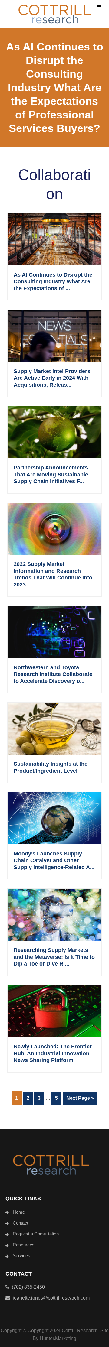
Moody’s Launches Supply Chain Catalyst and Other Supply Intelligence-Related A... (54, 860)
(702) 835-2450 (27, 1287)
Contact (20, 1222)
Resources (24, 1244)
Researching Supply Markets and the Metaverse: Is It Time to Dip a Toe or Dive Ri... (54, 957)
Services (21, 1255)
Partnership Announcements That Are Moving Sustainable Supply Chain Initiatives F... (51, 474)
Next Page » (80, 1100)
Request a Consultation (36, 1233)
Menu (98, 7)
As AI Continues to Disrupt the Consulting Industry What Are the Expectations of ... (53, 281)
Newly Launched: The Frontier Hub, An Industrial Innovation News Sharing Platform (53, 1053)
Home (19, 1212)
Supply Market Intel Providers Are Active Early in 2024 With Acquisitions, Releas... (52, 378)
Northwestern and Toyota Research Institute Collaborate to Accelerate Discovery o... (53, 674)
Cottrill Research (54, 14)
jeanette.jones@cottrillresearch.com (51, 1297)
